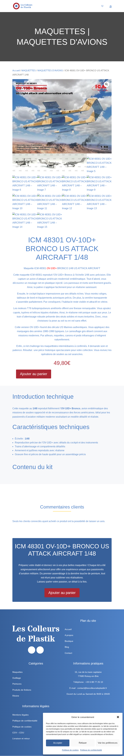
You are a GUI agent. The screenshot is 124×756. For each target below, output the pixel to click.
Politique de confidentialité (91, 750)
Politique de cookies (70, 750)
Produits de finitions (21, 690)
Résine (15, 696)
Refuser (83, 743)
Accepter (57, 743)
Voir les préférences (107, 743)
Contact (68, 653)
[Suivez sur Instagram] (40, 650)
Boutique (69, 641)
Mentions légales (20, 715)
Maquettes (17, 672)
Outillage (16, 678)
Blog (67, 647)
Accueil (16, 70)
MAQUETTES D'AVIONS (50, 70)
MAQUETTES (28, 70)
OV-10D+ (52, 268)
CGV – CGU (18, 732)
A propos (69, 635)
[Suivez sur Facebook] (31, 650)
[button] (117, 717)
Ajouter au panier (33, 374)
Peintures (16, 684)
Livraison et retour (21, 738)
